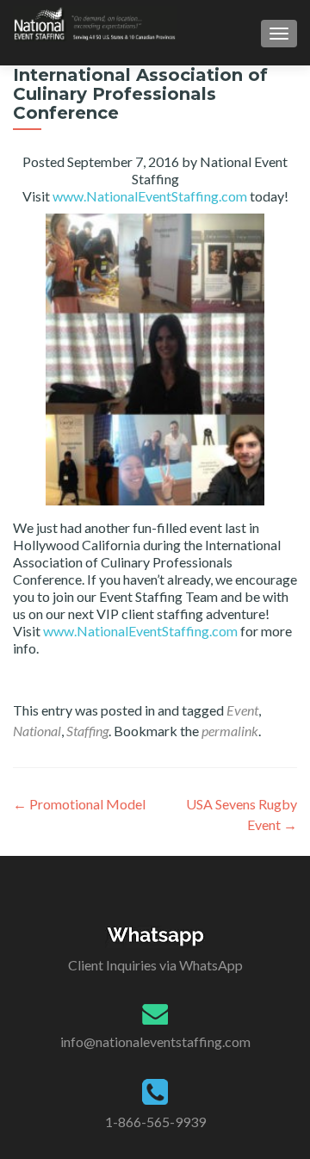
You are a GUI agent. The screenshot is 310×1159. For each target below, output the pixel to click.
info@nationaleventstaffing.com (155, 1041)
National (37, 730)
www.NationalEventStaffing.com (150, 196)
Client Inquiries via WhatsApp (155, 965)
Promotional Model (79, 804)
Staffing (87, 730)
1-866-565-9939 (155, 1121)
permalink (230, 730)
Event (242, 710)
